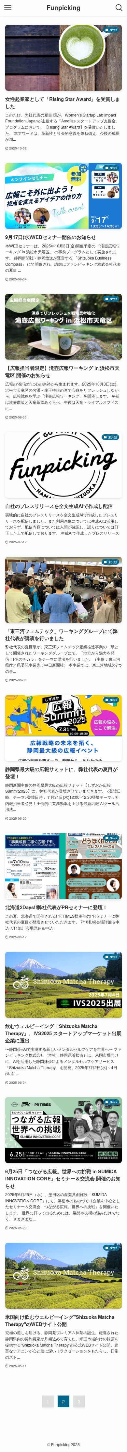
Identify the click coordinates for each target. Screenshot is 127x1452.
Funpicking (63, 8)
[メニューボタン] (8, 8)
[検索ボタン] (119, 8)
